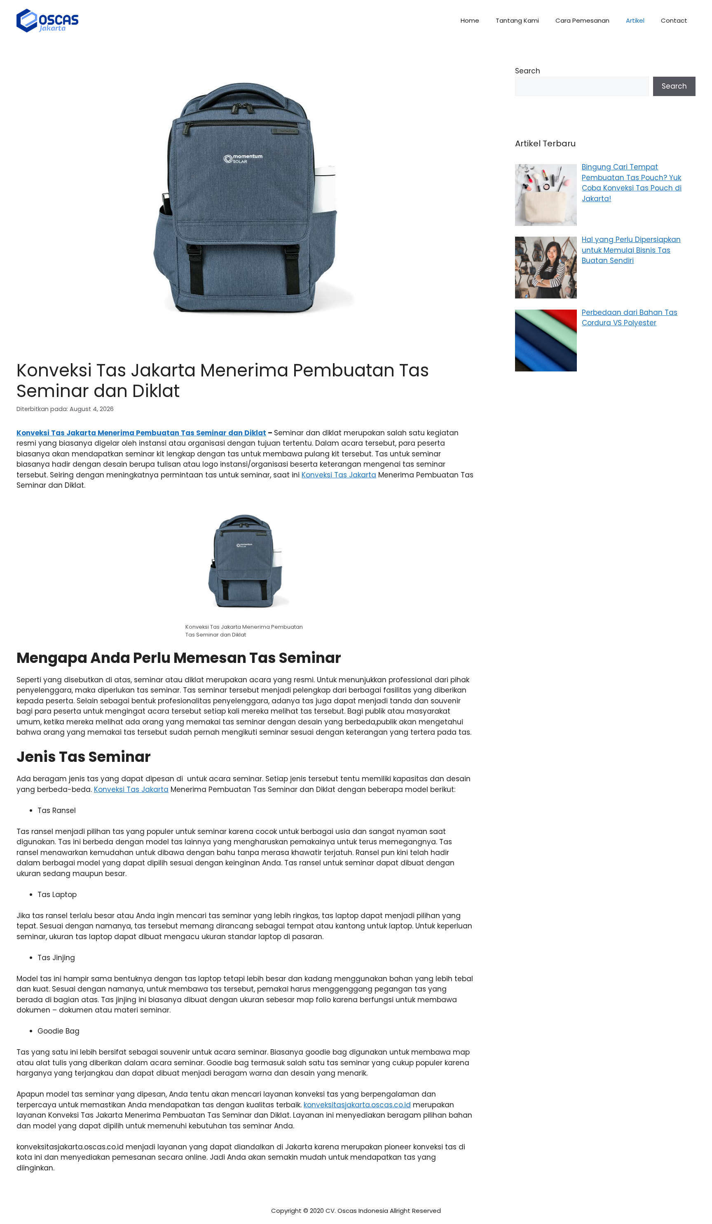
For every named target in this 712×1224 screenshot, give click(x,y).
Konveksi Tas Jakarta (339, 475)
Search (527, 71)
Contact (674, 20)
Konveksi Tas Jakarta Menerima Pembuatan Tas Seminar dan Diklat (141, 433)
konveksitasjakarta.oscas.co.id (357, 1105)
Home (470, 20)
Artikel (635, 20)
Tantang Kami (517, 20)
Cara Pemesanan (582, 20)
